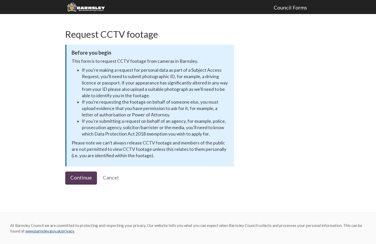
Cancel (111, 177)
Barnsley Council (88, 7)
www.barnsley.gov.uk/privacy (49, 231)
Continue (81, 177)
